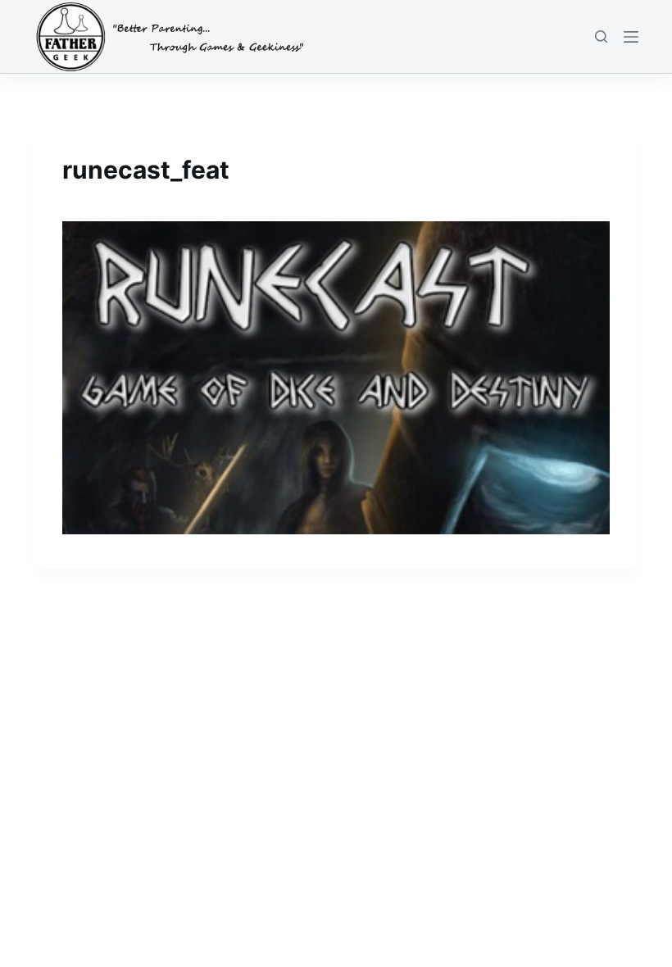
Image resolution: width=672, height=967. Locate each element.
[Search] (601, 36)
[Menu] (631, 37)
